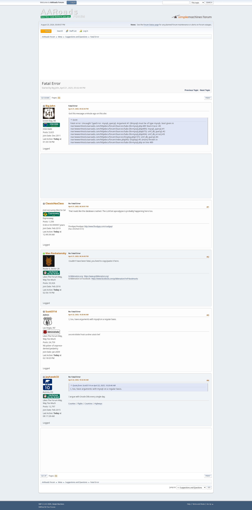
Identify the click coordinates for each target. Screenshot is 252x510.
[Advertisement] (126, 60)
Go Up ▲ (210, 504)
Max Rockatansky (56, 253)
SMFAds (41, 507)
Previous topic (191, 90)
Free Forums (51, 507)
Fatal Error (72, 106)
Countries (88, 403)
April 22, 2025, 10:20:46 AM (78, 314)
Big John (50, 105)
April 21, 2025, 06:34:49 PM (78, 256)
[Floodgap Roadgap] (44, 241)
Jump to (172, 487)
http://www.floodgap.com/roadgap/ (98, 226)
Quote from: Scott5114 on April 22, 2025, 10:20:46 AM (94, 385)
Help (189, 504)
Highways (98, 403)
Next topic (205, 90)
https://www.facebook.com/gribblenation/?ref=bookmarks (114, 278)
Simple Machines (58, 504)
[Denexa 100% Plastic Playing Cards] (44, 365)
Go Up (43, 476)
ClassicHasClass (55, 203)
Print (207, 98)
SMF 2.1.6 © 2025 (44, 504)
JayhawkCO (52, 376)
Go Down (45, 98)
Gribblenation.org (75, 276)
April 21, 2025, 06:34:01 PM (78, 206)
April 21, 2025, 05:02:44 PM (78, 109)
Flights (80, 403)
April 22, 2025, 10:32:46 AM (78, 380)
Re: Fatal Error (74, 203)
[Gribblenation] (44, 299)
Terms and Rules (198, 504)
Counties (72, 403)
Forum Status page (151, 24)
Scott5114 (51, 311)
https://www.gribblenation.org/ (96, 276)
